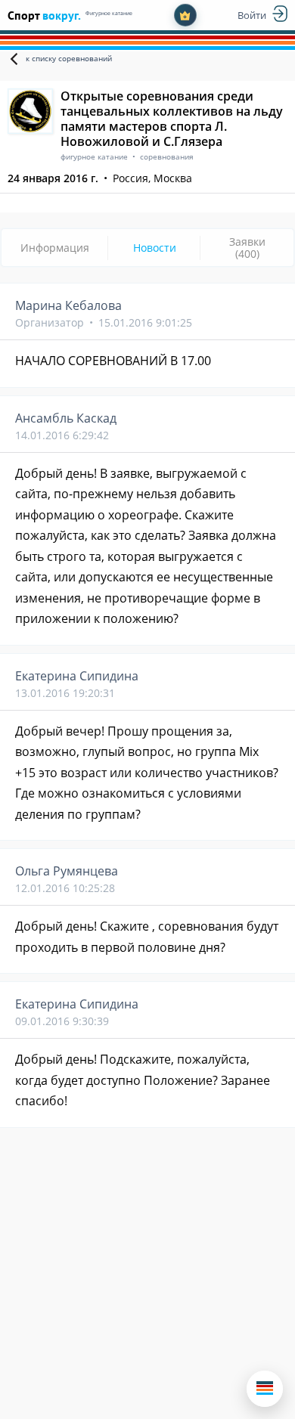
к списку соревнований (69, 58)
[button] (265, 1389)
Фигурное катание (108, 13)
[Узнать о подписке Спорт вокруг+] (185, 15)
